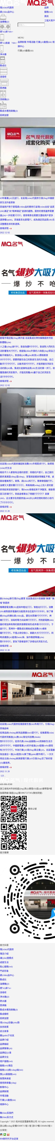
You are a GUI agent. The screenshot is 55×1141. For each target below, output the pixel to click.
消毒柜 (3, 992)
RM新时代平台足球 (9, 1139)
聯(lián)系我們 (6, 1113)
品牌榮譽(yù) (6, 1048)
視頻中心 (4, 1104)
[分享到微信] (5, 1134)
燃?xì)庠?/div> (6, 32)
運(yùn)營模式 (6, 958)
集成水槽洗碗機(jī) (9, 1010)
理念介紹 (4, 954)
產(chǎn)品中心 (7, 12)
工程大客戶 (49, 20)
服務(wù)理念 (6, 1065)
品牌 (46, 7)
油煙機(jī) (4, 984)
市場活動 (31, 42)
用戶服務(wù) (6, 1061)
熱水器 (3, 1001)
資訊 (46, 16)
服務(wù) (48, 12)
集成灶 (3, 979)
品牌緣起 (4, 1044)
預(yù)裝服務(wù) (8, 1074)
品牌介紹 (4, 1040)
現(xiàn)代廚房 (7, 7)
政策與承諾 (5, 1078)
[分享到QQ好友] (1, 1134)
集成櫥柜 (4, 1014)
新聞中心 (4, 1087)
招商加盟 (4, 115)
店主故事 (4, 1031)
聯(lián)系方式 (6, 1117)
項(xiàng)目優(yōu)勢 (10, 1022)
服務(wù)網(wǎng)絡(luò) (11, 1070)
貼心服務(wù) (6, 966)
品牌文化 (4, 1057)
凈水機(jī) (4, 997)
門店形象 (4, 971)
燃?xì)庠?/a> (5, 988)
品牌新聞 (22, 42)
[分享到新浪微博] (8, 1134)
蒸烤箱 (3, 1005)
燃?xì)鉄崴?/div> (8, 43)
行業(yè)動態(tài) (44, 42)
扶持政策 (4, 1027)
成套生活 (4, 962)
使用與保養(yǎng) (8, 1083)
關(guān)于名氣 (7, 1035)
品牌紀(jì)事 (5, 1053)
